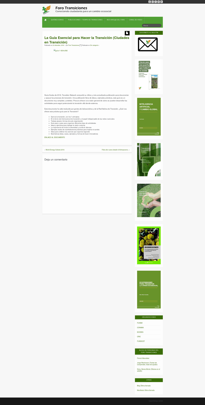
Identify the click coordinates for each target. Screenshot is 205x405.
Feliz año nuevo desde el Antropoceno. (115, 150)
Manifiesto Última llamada (145, 390)
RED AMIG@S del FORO (116, 20)
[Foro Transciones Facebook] (155, 2)
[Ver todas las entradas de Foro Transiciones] (80, 45)
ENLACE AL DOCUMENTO (54, 137)
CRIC (139, 336)
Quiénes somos (57, 20)
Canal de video (135, 20)
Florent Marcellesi (143, 358)
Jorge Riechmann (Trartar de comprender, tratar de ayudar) (147, 364)
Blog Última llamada (144, 386)
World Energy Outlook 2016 (55, 150)
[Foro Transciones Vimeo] (158, 2)
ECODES (140, 332)
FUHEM (139, 323)
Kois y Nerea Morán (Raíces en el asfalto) (148, 370)
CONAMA (140, 327)
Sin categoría (94, 45)
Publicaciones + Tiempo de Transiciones (85, 20)
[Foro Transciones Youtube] (149, 2)
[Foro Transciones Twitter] (161, 2)
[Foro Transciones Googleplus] (152, 2)
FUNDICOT (141, 341)
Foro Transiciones (73, 45)
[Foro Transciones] (76, 10)
